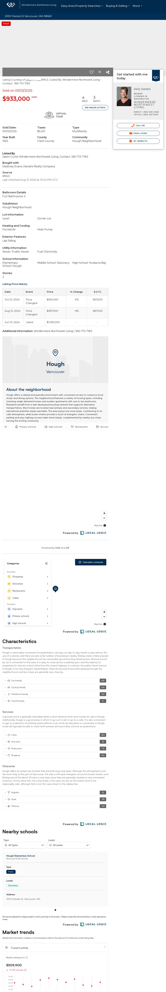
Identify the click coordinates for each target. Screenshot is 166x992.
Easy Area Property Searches (82, 8)
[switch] (92, 72)
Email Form (140, 133)
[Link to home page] (10, 6)
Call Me (140, 125)
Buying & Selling (118, 8)
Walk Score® (62, 547)
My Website (140, 141)
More (138, 8)
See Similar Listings (95, 107)
